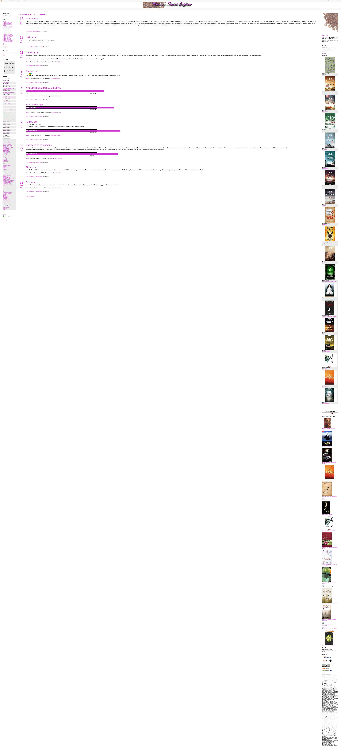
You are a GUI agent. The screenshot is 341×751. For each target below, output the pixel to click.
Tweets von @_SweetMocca (9, 77)
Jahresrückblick (6, 129)
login (4, 16)
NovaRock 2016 (6, 103)
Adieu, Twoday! (6, 82)
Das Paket (324, 224)
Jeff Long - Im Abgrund (327, 446)
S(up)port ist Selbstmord (8, 155)
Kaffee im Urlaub (7, 32)
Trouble (324, 205)
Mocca (4, 21)
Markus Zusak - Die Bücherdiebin (329, 496)
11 (21, 52)
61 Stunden (324, 149)
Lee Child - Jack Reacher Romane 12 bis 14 (8, 93)
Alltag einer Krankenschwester (9, 139)
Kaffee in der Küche (7, 34)
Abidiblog (4, 166)
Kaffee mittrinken (36, 31)
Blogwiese (5, 168)
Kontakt (324, 53)
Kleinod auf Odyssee (7, 186)
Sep (22, 148)
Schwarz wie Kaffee (7, 112)
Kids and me (5, 146)
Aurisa (4, 167)
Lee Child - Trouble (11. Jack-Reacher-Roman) (9, 97)
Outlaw (323, 187)
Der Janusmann (325, 403)
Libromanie (5, 190)
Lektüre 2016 (5, 100)
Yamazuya (5, 208)
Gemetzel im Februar (7, 115)
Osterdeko (5, 106)
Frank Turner (5, 126)
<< (339, 0)
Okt (22, 22)
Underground (325, 168)
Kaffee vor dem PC (7, 38)
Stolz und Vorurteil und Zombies (329, 298)
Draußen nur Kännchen (8, 175)
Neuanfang (5, 196)
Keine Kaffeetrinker (30, 46)
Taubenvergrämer (6, 205)
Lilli (3, 191)
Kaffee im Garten (7, 29)
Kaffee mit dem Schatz (8, 35)
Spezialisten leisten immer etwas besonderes (8, 201)
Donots (4, 123)
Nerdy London (6, 85)
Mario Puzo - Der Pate (327, 514)
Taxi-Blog (5, 159)
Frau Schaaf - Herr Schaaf (8, 178)
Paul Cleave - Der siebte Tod (328, 645)
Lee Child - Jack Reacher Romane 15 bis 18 (8, 89)
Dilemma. (30, 182)
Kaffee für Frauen (7, 28)
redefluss (5, 198)
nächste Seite (30, 196)
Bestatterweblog (6, 142)
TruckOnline (5, 160)
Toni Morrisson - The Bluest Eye (329, 499)
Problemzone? (6, 197)
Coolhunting (5, 170)
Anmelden (325, 0)
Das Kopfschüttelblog (7, 171)
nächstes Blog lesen (333, 0)
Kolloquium (31, 37)
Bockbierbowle (6, 169)
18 (22, 19)
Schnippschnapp (34, 104)
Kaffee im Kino (6, 31)
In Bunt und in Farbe (7, 183)
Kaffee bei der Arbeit (7, 22)
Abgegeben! (32, 71)
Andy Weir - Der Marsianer (328, 479)
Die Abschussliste (326, 351)
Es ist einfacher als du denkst (9, 180)
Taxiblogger (5, 158)
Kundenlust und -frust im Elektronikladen (8, 148)
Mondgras (5, 194)
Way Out (324, 262)
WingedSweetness (13, 0)
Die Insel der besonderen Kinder (329, 281)
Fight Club (324, 368)
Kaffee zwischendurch (8, 40)
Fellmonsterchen (6, 177)
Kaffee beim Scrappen (8, 26)
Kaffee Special (6, 37)
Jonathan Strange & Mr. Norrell (329, 316)
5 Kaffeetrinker (29, 31)
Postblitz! (5, 153)
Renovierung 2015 (7, 132)
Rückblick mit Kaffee (7, 41)
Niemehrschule (6, 150)
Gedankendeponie (7, 182)
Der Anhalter (325, 93)
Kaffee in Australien (7, 33)
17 (22, 37)
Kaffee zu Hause (7, 39)
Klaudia (4, 185)
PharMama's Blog (6, 151)
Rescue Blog (5, 154)
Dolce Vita (5, 174)
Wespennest (325, 130)
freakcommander (6, 179)
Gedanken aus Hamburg (8, 181)
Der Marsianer (325, 386)
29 (22, 182)
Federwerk (5, 176)
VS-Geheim (5, 161)
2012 (21, 24)
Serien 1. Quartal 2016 (7, 109)
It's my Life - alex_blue (7, 184)
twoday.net (5, 0)
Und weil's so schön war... (39, 145)
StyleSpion (5, 202)
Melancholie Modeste (7, 192)
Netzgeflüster (5, 195)
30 (22, 145)
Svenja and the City (7, 204)
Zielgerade (31, 167)
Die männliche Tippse (7, 145)
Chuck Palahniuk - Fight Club (328, 530)
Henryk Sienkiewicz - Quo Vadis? (329, 628)
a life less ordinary (6, 165)
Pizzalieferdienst (6, 152)
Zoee (4, 209)
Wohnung (5, 44)
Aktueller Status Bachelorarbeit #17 (43, 88)
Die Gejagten (325, 111)
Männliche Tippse (6, 149)
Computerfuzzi (6, 143)
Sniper (323, 333)
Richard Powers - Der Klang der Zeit (330, 603)
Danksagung (32, 52)
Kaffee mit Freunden (7, 36)
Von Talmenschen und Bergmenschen (7, 207)
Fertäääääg (31, 122)
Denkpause (5, 173)
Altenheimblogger (6, 140)
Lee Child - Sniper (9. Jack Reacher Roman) (8, 119)
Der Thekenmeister (7, 144)
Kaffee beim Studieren (23, 0)
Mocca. (27, 27)
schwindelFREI (6, 199)
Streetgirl (4, 157)
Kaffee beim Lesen (7, 23)
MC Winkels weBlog (7, 193)
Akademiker (32, 18)
